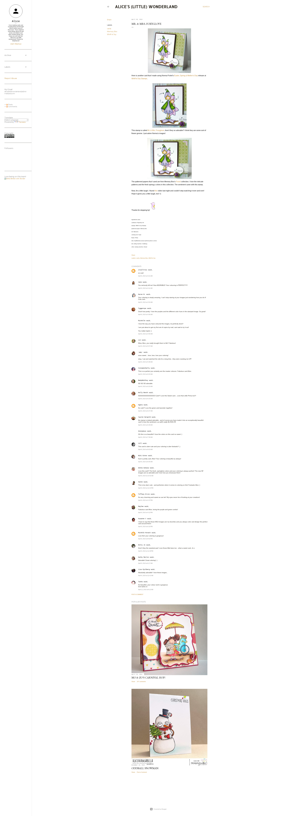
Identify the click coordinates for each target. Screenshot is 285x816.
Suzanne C (142, 519)
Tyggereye (142, 308)
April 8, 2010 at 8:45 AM (145, 462)
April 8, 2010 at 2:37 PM (145, 500)
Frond (178, 182)
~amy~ (140, 352)
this (156, 191)
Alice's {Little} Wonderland (146, 6)
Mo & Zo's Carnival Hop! (148, 677)
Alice (16, 21)
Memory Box (112, 32)
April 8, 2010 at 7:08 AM (145, 437)
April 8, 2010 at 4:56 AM (145, 314)
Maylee (141, 506)
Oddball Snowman (145, 768)
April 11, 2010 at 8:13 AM (145, 589)
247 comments (141, 681)
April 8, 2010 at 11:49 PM (145, 551)
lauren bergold (144, 417)
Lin (139, 340)
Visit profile (15, 44)
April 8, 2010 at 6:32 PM (145, 526)
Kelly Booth (143, 392)
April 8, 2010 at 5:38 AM (145, 362)
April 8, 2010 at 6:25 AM (145, 398)
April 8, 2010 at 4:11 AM (145, 288)
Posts (10, 105)
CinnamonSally (144, 368)
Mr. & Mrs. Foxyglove (156, 130)
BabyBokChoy (143, 380)
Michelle (141, 321)
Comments (12, 107)
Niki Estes (142, 456)
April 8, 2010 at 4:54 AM (145, 302)
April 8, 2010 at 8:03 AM (145, 449)
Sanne (140, 482)
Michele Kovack (144, 533)
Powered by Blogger (160, 809)
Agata (140, 405)
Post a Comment (137, 594)
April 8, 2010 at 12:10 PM (145, 488)
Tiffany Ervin (144, 494)
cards (109, 29)
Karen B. (141, 294)
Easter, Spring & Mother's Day (186, 76)
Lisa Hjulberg (144, 569)
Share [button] (109, 20)
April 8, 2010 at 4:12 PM (145, 512)
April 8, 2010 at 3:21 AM (145, 276)
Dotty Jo (141, 545)
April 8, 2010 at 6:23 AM (145, 386)
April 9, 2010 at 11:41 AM (145, 575)
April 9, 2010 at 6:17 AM (145, 563)
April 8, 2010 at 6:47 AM (145, 411)
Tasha (140, 582)
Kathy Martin (143, 557)
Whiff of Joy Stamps (139, 79)
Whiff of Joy (111, 34)
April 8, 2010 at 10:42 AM (145, 476)
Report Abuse (10, 78)
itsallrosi (142, 270)
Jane (140, 282)
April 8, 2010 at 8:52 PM (145, 539)
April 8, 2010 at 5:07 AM (145, 346)
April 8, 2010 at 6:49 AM (145, 425)
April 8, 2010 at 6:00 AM (145, 374)
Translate (22, 122)
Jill (140, 443)
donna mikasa (143, 468)
